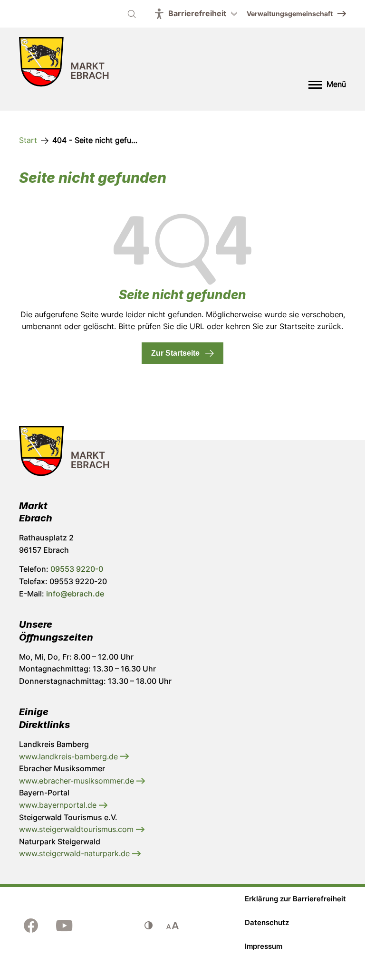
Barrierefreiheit (197, 13)
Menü (336, 84)
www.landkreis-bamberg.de (69, 756)
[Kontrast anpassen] (148, 925)
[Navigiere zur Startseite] (64, 64)
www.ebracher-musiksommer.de (77, 780)
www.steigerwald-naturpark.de (75, 853)
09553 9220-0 (76, 569)
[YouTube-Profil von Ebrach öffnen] (64, 925)
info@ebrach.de (75, 593)
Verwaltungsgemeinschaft (290, 13)
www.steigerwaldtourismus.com (77, 829)
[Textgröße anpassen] (172, 925)
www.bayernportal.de (59, 805)
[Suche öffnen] (131, 13)
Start (28, 140)
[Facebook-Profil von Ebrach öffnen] (31, 925)
